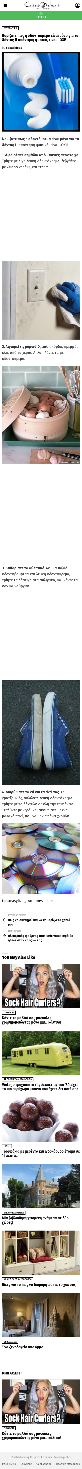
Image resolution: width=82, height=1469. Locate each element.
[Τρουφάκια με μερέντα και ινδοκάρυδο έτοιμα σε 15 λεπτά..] (41, 1119)
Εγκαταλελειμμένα (14, 1212)
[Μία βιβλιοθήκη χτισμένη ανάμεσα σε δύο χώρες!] (41, 1186)
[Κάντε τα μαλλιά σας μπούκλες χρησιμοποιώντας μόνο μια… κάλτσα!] (41, 986)
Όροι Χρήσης (43, 1463)
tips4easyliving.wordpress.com (27, 901)
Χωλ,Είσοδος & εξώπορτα (17, 1279)
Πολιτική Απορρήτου (68, 1463)
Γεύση (7, 1146)
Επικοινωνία (9, 1463)
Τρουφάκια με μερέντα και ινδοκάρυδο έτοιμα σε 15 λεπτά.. (41, 1153)
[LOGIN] (77, 5)
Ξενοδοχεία (10, 1341)
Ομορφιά (9, 1012)
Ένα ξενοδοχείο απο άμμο (22, 1347)
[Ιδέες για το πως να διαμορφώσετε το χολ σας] (41, 1253)
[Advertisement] (41, 215)
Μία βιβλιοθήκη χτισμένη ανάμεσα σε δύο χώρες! (35, 1220)
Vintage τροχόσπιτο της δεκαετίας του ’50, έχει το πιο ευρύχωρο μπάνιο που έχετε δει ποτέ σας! (40, 1086)
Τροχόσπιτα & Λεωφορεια (18, 1079)
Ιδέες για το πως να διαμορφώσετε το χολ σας (39, 1284)
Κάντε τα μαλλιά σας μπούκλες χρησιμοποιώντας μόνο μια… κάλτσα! (31, 1020)
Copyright (26, 1463)
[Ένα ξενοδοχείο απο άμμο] (41, 1315)
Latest (41, 17)
